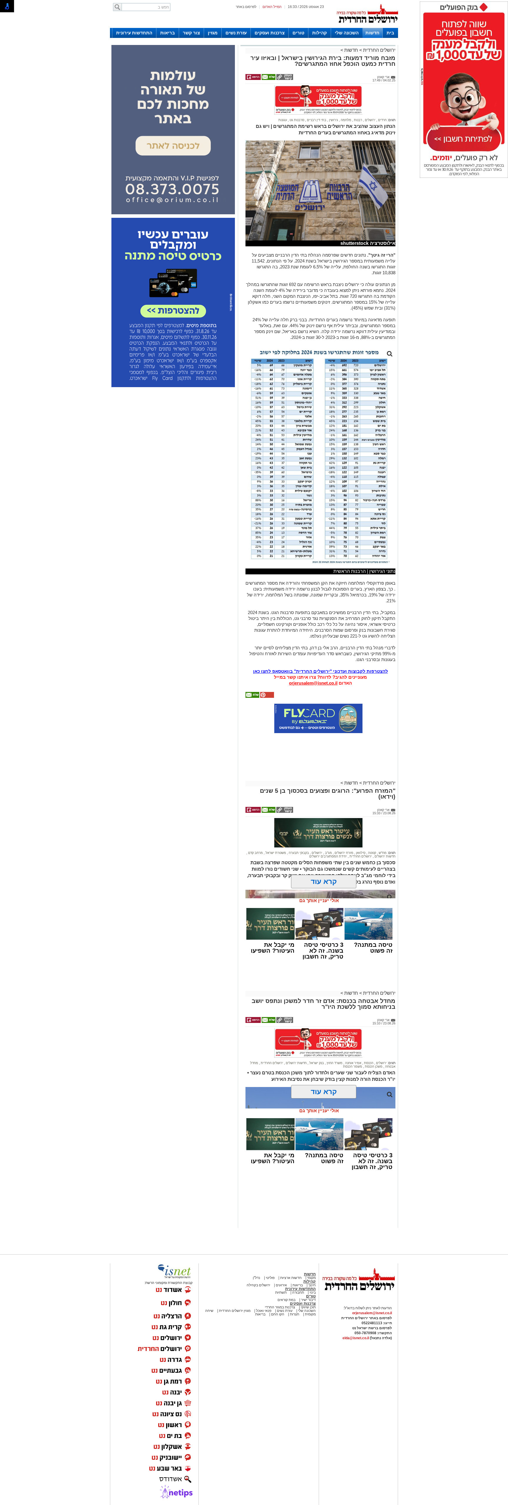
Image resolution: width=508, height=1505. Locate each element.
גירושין (333, 94)
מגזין (213, 32)
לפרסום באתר (246, 7)
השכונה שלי (347, 32)
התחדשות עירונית (134, 32)
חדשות (372, 32)
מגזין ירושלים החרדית (234, 1285)
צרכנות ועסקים (270, 32)
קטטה (371, 827)
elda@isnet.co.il (355, 1312)
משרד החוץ (334, 1037)
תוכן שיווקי (308, 1281)
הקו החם (277, 1288)
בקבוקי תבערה (298, 827)
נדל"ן (256, 1252)
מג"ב (328, 827)
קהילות (319, 32)
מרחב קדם (255, 827)
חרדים (382, 94)
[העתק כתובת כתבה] (284, 79)
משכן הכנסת (373, 1040)
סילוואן (360, 827)
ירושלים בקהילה (258, 1259)
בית (390, 32)
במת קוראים (286, 1274)
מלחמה (345, 94)
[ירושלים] (367, 27)
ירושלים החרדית (378, 50)
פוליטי (270, 1252)
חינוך (312, 1259)
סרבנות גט (296, 94)
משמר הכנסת (352, 1040)
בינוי (313, 1267)
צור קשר (191, 32)
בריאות (167, 32)
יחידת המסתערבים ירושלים (328, 830)
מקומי (311, 1252)
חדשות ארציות (290, 1252)
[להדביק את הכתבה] (266, 671)
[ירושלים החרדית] (358, 1269)
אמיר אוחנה (352, 1037)
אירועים (281, 1259)
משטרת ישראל (275, 827)
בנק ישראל (316, 1037)
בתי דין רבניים (316, 94)
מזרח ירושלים (343, 827)
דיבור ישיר (308, 1274)
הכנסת (368, 1037)
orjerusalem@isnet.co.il (313, 657)
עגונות (282, 94)
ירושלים (369, 94)
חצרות (294, 1288)
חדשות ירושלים (384, 830)
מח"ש (382, 827)
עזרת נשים (236, 32)
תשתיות (281, 1267)
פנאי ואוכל (263, 1285)
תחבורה (298, 1267)
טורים (298, 32)
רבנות (357, 94)
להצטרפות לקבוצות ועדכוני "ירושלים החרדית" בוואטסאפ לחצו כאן (320, 645)
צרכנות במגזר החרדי (280, 1281)
